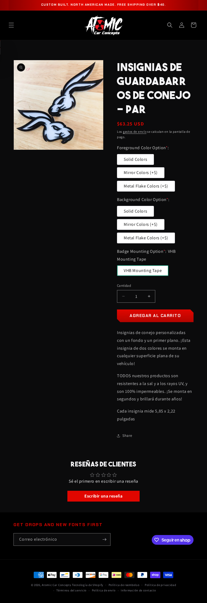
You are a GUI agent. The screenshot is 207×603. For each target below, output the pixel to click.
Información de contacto (138, 590)
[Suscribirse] (104, 539)
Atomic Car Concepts (56, 585)
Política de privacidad (160, 585)
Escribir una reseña (103, 496)
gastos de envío (135, 132)
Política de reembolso (124, 585)
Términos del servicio (71, 590)
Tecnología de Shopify (87, 585)
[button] (11, 25)
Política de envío (104, 590)
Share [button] (127, 435)
